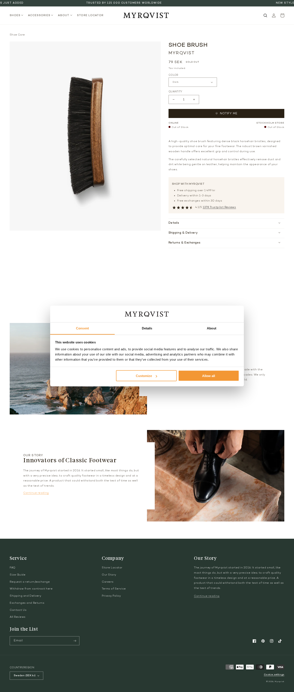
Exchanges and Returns (27, 603)
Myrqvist (279, 681)
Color (173, 75)
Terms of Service (114, 589)
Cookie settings (274, 674)
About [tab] (211, 328)
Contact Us (18, 610)
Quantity (175, 91)
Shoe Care (17, 35)
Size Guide (17, 575)
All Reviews (18, 617)
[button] (18, 15)
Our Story (109, 575)
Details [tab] (147, 328)
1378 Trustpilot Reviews (219, 207)
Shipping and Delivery (25, 596)
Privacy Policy (111, 596)
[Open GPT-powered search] (265, 15)
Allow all (208, 376)
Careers (108, 582)
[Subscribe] (75, 640)
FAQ (12, 567)
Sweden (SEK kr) (25, 675)
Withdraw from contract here (31, 589)
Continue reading (36, 493)
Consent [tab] (82, 328)
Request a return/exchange (30, 582)
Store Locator (112, 567)
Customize (144, 376)
